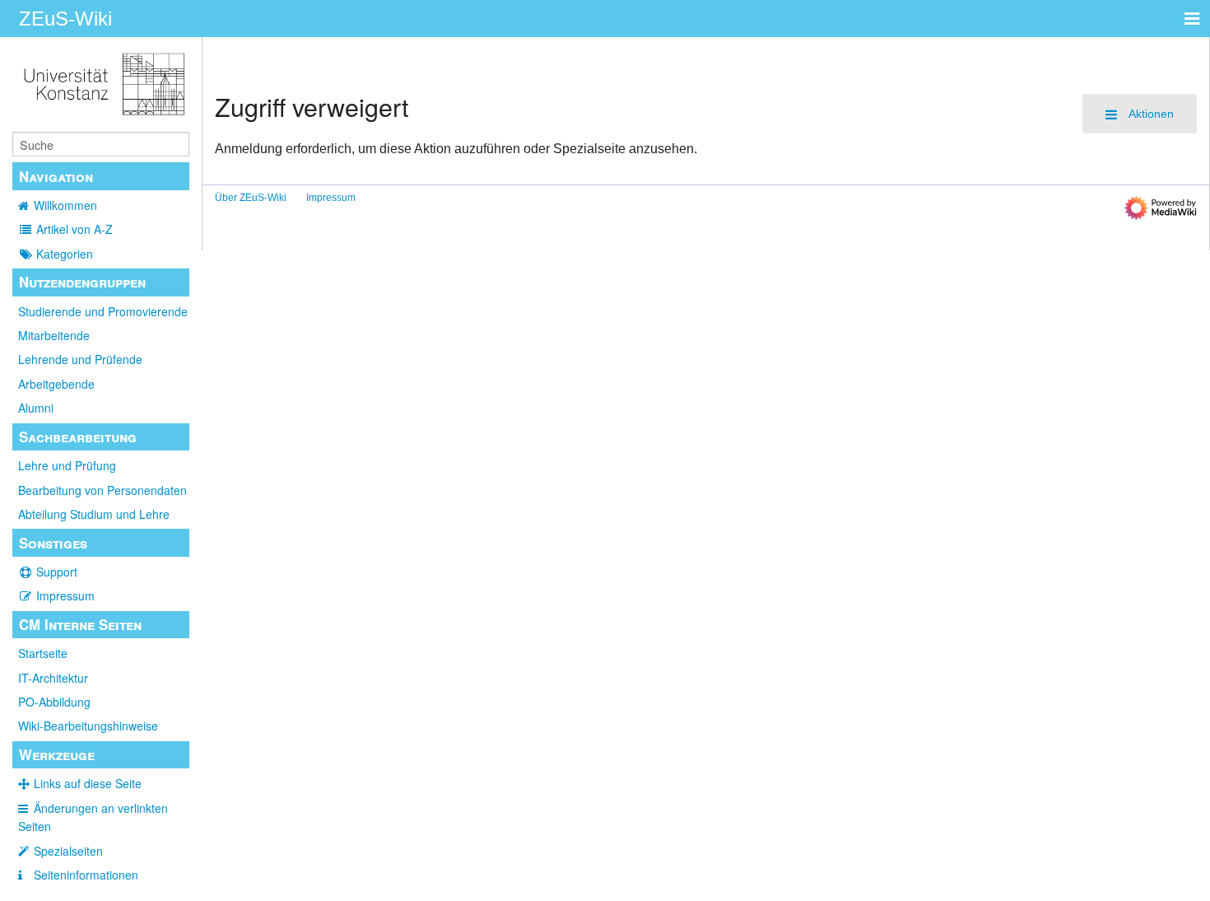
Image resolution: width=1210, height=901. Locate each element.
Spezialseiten (68, 851)
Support (56, 571)
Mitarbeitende (54, 335)
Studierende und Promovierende (103, 311)
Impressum (65, 595)
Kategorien (64, 253)
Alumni (36, 407)
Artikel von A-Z (74, 229)
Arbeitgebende (56, 384)
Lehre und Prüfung (67, 465)
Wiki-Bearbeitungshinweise (88, 725)
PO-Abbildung (54, 701)
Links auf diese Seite (88, 783)
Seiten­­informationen (86, 874)
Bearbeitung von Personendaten (102, 490)
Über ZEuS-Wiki (250, 197)
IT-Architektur (53, 678)
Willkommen (65, 205)
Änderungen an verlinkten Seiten (93, 817)
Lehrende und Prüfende (80, 359)
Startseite (42, 653)
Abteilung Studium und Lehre (94, 514)
